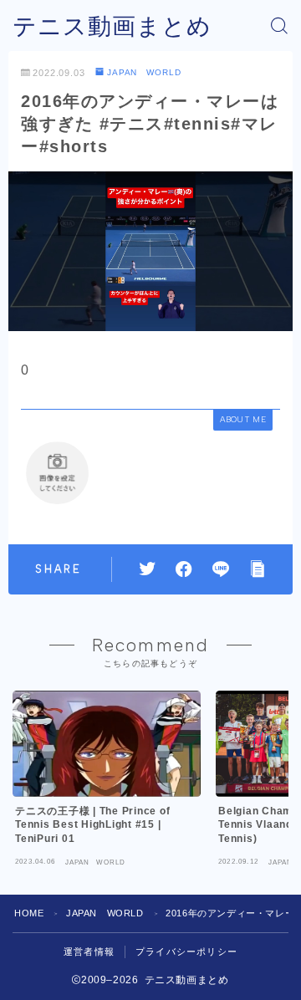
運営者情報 (89, 951)
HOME (28, 913)
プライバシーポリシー (186, 951)
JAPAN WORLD (144, 72)
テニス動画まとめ (112, 26)
